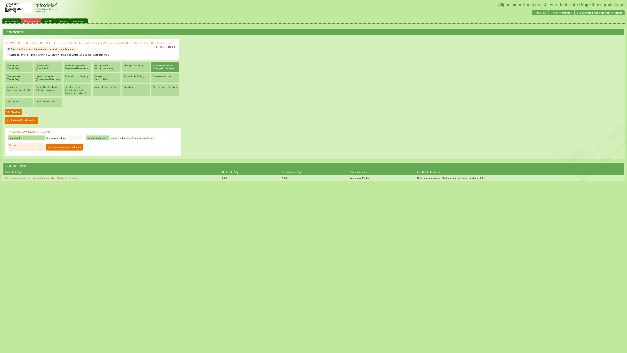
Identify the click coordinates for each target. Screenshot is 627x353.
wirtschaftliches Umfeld (105, 87)
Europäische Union (162, 76)
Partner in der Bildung (134, 76)
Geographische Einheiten (165, 87)
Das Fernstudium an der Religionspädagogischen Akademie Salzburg (41, 178)
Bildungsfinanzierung (133, 65)
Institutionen (79, 21)
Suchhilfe (166, 47)
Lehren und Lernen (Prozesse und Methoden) (48, 78)
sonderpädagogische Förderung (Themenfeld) (76, 67)
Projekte (48, 21)
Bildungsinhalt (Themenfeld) (13, 78)
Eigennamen (12, 101)
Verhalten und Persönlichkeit (101, 78)
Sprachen (128, 87)
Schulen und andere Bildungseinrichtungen (163, 67)
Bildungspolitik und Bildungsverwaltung (103, 67)
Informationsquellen (45, 101)
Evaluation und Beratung (76, 76)
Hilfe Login (540, 12)
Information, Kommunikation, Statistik (19, 88)
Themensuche (31, 21)
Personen (62, 21)
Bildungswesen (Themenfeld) (43, 67)
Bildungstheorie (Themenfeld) (14, 67)
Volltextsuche (11, 21)
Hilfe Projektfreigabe (561, 12)
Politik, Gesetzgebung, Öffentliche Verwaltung (46, 88)
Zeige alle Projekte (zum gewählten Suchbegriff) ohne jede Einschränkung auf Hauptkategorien (59, 54)
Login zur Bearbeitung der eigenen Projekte (599, 12)
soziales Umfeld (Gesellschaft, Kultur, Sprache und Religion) (75, 90)
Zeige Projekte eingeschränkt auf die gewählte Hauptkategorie (42, 49)
